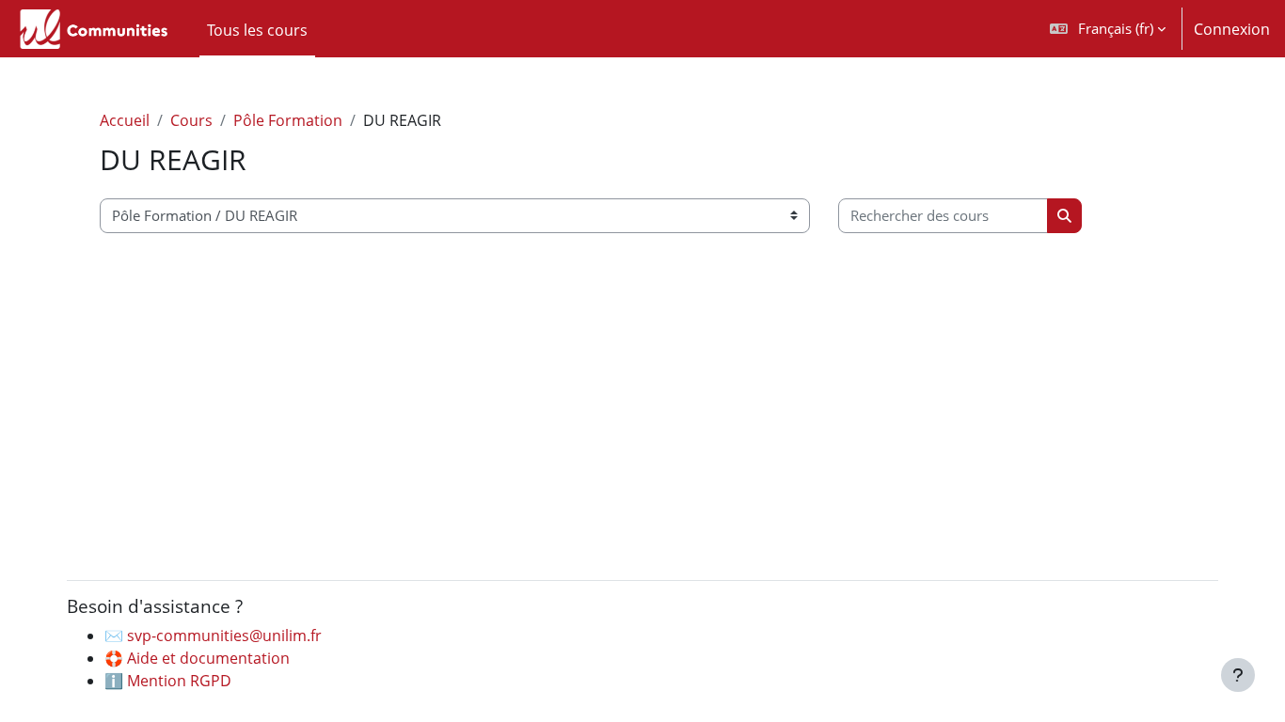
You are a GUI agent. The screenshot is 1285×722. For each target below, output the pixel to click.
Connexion (1232, 29)
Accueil (125, 120)
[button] (1108, 28)
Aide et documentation (208, 658)
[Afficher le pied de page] (1238, 675)
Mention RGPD (179, 680)
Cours (191, 120)
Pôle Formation (287, 120)
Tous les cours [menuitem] (257, 30)
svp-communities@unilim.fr (224, 635)
